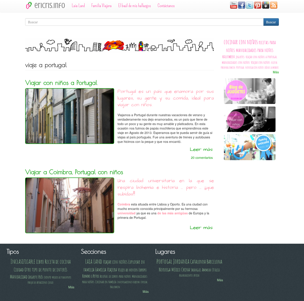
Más (276, 72)
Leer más (201, 149)
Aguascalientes (186, 275)
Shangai (196, 270)
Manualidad (18, 276)
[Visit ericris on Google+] (265, 4)
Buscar (271, 22)
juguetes (240, 56)
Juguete (33, 277)
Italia (216, 270)
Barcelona (214, 261)
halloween (228, 56)
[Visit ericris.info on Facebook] (241, 4)
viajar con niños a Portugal (261, 56)
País (41, 277)
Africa (196, 275)
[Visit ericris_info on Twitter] (249, 4)
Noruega (164, 269)
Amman (206, 270)
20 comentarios (202, 157)
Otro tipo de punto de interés (45, 269)
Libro (40, 261)
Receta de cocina (58, 261)
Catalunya (198, 261)
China (185, 269)
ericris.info (49, 5)
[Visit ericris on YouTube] (233, 4)
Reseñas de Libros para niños (115, 276)
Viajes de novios (128, 270)
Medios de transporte (61, 277)
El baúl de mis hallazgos (134, 5)
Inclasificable (22, 261)
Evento (47, 277)
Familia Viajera (101, 5)
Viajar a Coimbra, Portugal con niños (74, 171)
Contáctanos (166, 5)
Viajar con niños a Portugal (61, 82)
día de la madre (272, 67)
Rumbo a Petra (90, 276)
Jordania (181, 261)
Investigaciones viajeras (128, 282)
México (175, 269)
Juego (50, 282)
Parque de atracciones (37, 282)
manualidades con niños (236, 62)
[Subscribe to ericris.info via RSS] (273, 4)
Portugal (240, 67)
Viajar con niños (260, 62)
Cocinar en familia (105, 281)
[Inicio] (29, 5)
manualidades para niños (254, 50)
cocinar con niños (241, 42)
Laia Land (78, 5)
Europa (142, 270)
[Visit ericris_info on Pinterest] (257, 4)
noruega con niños (254, 67)
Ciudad (19, 269)
